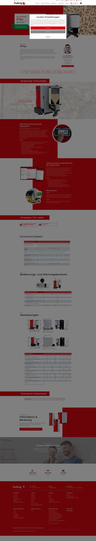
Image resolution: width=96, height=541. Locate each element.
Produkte (37, 3)
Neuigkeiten (53, 3)
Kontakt (67, 3)
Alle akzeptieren (48, 28)
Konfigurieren (48, 31)
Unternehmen (61, 3)
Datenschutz (48, 36)
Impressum (48, 37)
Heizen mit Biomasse (45, 3)
